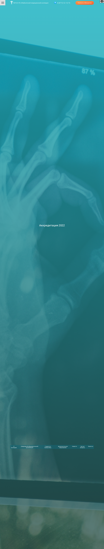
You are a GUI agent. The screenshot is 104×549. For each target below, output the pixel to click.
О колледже (14, 447)
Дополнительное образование (63, 447)
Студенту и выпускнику (48, 447)
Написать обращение (85, 3)
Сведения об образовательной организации (29, 447)
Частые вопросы (82, 447)
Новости (74, 446)
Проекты (90, 446)
